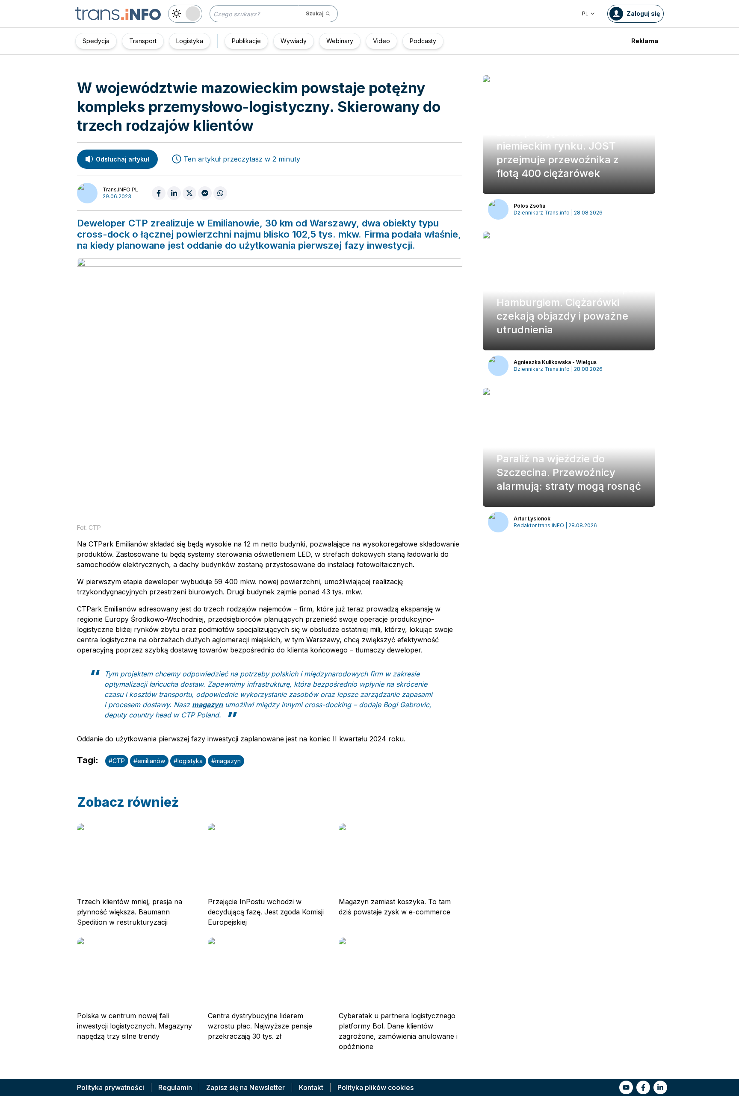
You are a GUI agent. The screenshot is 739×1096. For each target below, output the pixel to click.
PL (585, 13)
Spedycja (96, 40)
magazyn (207, 704)
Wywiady (294, 40)
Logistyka (189, 40)
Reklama (644, 40)
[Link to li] (660, 1087)
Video (381, 40)
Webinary (339, 40)
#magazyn (226, 760)
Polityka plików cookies (375, 1087)
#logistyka (188, 760)
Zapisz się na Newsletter (245, 1087)
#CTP (117, 760)
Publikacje (246, 40)
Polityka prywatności (110, 1087)
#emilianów (149, 760)
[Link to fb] (643, 1087)
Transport (143, 40)
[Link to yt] (626, 1087)
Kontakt (311, 1087)
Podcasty (423, 40)
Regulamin (175, 1087)
